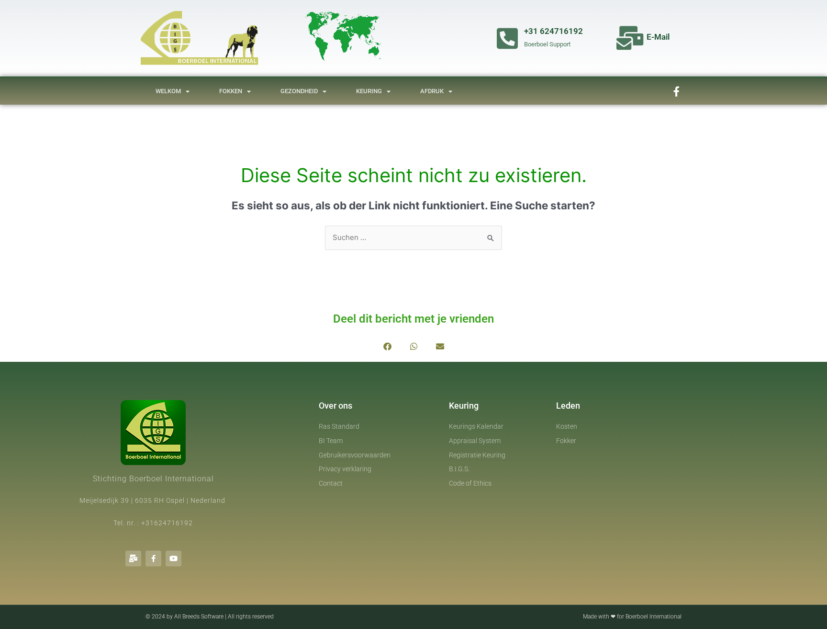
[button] (387, 346)
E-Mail (658, 37)
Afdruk (432, 91)
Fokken (230, 91)
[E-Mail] (630, 38)
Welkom (168, 91)
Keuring (369, 91)
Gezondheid (299, 91)
